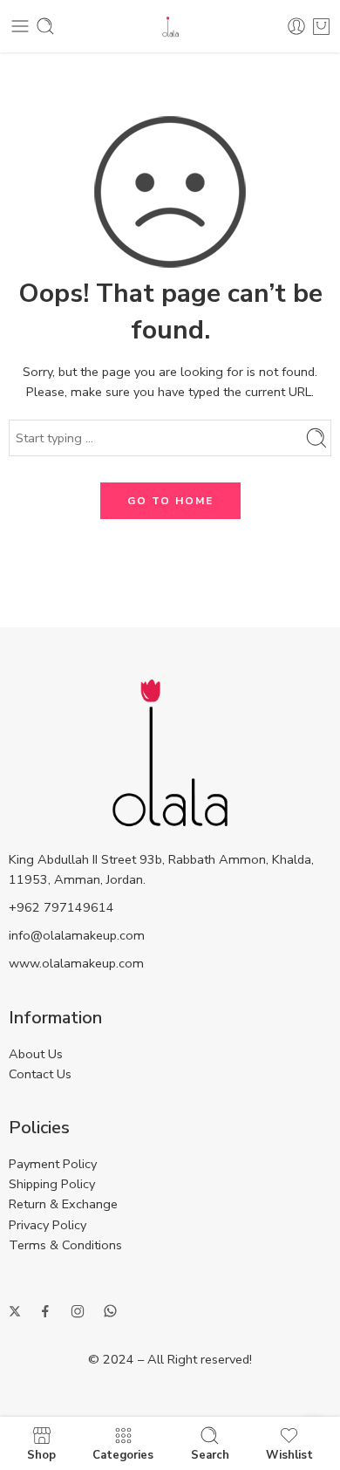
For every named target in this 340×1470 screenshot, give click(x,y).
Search (210, 1454)
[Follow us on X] (15, 1311)
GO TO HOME (170, 501)
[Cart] (321, 26)
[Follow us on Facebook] (45, 1311)
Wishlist (289, 1454)
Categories (122, 1454)
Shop (41, 1454)
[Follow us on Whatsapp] (110, 1310)
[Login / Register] (296, 26)
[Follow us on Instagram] (77, 1311)
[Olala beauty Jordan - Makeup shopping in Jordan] (170, 27)
